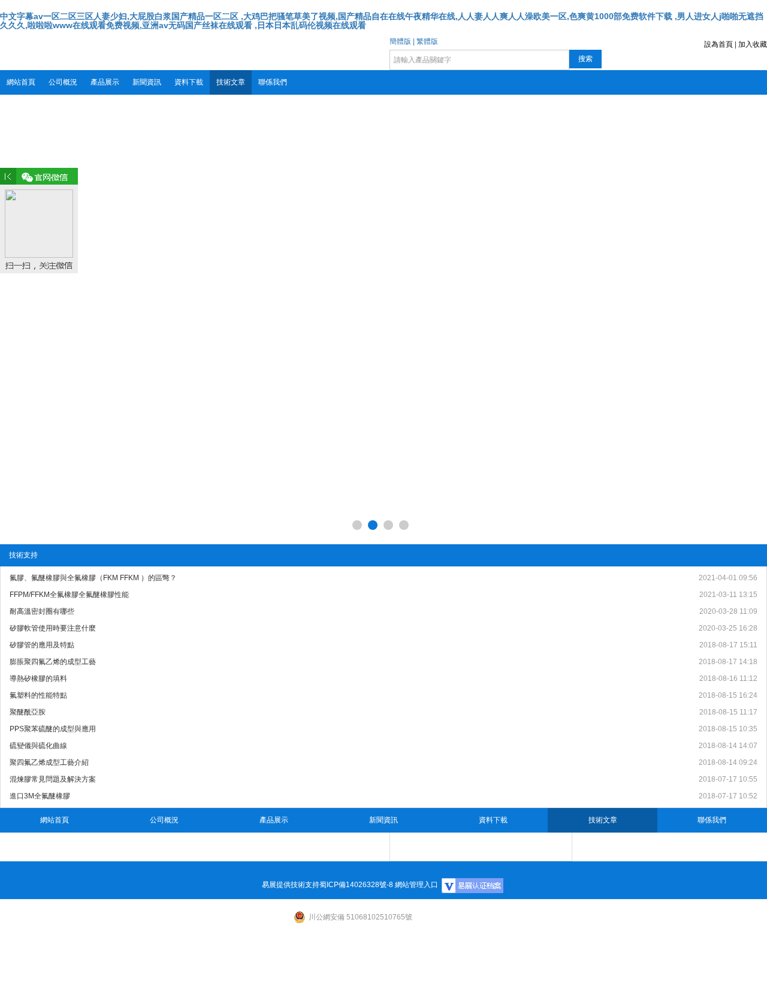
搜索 (585, 59)
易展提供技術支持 (290, 885)
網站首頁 (21, 82)
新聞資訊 (146, 82)
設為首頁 (718, 44)
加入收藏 (752, 44)
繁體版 (427, 41)
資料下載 (188, 82)
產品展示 (104, 82)
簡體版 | (402, 41)
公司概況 (63, 82)
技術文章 (230, 82)
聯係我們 (272, 82)
